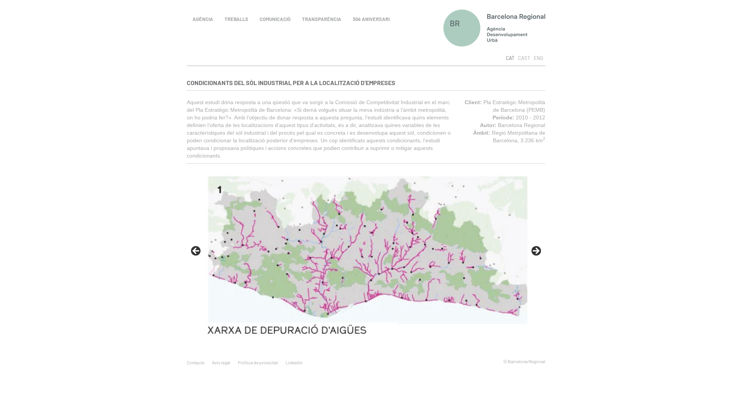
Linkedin (294, 362)
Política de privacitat (258, 362)
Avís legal (221, 362)
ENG (538, 58)
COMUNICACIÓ (275, 19)
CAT (510, 58)
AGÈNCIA (203, 19)
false (196, 251)
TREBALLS (236, 19)
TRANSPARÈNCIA (321, 19)
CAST (524, 58)
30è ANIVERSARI (371, 19)
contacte (195, 362)
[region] (366, 251)
